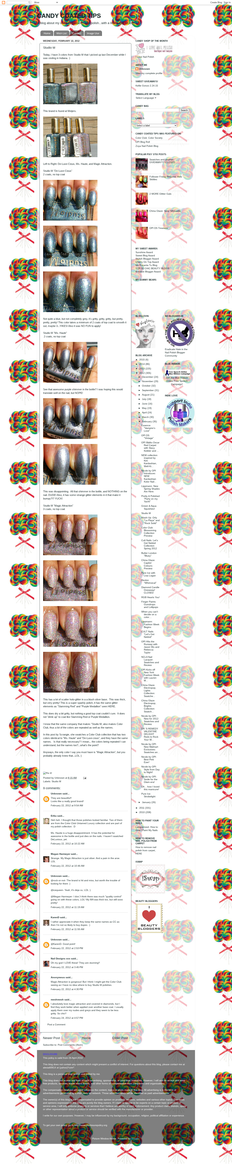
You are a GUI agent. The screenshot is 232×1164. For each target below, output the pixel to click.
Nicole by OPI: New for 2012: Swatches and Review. (150, 720)
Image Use (93, 33)
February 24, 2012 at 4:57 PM (67, 1018)
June (145, 403)
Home (47, 33)
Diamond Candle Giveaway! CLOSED (150, 590)
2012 (142, 373)
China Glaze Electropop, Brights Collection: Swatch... (148, 706)
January (146, 802)
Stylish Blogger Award (147, 259)
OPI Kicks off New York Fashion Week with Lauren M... (150, 675)
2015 (142, 359)
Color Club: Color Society (149, 138)
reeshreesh (57, 999)
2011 (142, 808)
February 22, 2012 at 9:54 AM (67, 805)
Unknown (60, 778)
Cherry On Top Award (147, 262)
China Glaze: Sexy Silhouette (165, 211)
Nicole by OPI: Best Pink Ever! (149, 760)
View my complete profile (149, 73)
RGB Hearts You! (150, 597)
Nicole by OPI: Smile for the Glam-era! (149, 779)
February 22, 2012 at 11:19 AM (67, 907)
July (144, 399)
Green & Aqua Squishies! (148, 507)
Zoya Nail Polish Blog (147, 146)
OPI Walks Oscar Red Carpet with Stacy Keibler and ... (150, 446)
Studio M (56, 781)
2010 (142, 812)
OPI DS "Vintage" (147, 436)
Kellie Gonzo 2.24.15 (147, 85)
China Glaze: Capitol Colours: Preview (148, 564)
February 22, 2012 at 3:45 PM (67, 967)
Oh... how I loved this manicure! (150, 788)
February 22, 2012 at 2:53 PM (67, 948)
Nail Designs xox (60, 958)
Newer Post (51, 1038)
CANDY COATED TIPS (69, 15)
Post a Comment (56, 1024)
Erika (54, 816)
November (148, 381)
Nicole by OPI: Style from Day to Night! (150, 769)
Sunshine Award (144, 252)
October (146, 385)
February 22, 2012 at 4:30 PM (67, 989)
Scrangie (64, 734)
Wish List (61, 33)
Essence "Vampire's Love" (148, 428)
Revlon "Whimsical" (148, 581)
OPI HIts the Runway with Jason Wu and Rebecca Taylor (150, 647)
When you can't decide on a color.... (149, 614)
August (146, 394)
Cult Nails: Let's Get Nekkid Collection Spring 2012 (149, 544)
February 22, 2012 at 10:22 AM (67, 843)
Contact (76, 33)
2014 (142, 364)
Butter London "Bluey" (149, 554)
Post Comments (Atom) (70, 1045)
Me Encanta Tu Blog (146, 265)
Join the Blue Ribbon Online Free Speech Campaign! (177, 381)
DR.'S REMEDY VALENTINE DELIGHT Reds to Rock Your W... (149, 734)
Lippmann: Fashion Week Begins (150, 624)
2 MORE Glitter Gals (160, 194)
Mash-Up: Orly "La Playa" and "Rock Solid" (150, 520)
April (144, 412)
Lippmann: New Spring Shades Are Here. (150, 489)
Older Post (120, 1038)
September (148, 390)
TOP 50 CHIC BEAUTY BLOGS (152, 268)
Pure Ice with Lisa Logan (148, 574)
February (147, 421)
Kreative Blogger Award (148, 271)
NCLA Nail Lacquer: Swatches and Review (150, 661)
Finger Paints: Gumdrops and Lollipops (149, 604)
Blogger (135, 1138)
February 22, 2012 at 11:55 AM (67, 929)
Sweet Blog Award (145, 255)
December (148, 377)
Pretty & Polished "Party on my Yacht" (150, 499)
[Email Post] (84, 778)
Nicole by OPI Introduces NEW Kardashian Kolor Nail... (148, 476)
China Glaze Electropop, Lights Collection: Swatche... (148, 690)
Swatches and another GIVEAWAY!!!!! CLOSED (162, 161)
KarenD (55, 917)
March (145, 417)
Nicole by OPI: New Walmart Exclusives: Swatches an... (150, 748)
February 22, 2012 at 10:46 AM (67, 866)
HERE (111, 706)
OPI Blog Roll (143, 142)
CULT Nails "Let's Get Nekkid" (147, 634)
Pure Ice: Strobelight (148, 795)
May (144, 408)
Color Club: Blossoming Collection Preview (148, 531)
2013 (142, 368)
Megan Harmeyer (60, 854)
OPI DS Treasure (158, 228)
